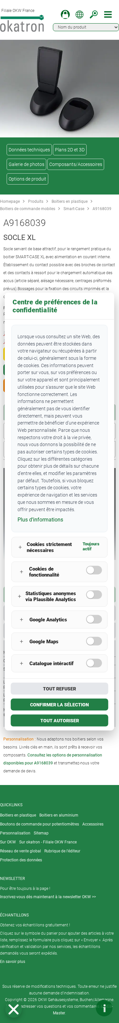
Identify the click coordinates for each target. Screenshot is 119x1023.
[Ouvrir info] (104, 1008)
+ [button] (20, 547)
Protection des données (21, 860)
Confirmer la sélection (59, 704)
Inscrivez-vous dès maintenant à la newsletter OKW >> (48, 897)
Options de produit (27, 179)
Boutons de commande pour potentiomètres (39, 824)
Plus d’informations (40, 519)
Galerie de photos (26, 164)
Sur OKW (8, 842)
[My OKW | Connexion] (65, 14)
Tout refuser (59, 688)
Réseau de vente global (20, 851)
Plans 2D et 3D (70, 149)
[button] (13, 1009)
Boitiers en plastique (70, 201)
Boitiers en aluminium (58, 815)
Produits (35, 201)
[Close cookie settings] (13, 1009)
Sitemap (41, 833)
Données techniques (29, 149)
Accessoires (92, 824)
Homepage (10, 201)
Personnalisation (15, 833)
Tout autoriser (59, 720)
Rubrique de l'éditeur (62, 851)
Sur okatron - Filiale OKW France (48, 842)
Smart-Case (73, 208)
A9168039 (102, 208)
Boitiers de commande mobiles (27, 208)
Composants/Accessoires (75, 164)
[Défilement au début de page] (84, 1008)
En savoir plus (12, 961)
